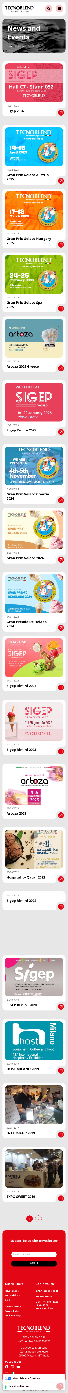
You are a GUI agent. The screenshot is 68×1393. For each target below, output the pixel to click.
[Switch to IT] (13, 1373)
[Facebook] (6, 1366)
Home (10, 46)
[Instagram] (12, 1366)
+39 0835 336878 (43, 1296)
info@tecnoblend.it (46, 1290)
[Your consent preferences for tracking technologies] (6, 1387)
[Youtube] (18, 1366)
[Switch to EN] (6, 1373)
